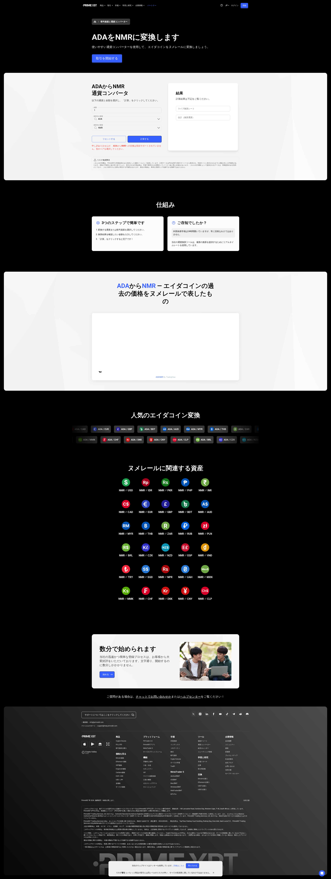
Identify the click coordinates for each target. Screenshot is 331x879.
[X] (193, 714)
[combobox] (127, 119)
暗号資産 (174, 755)
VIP (144, 772)
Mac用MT (174, 783)
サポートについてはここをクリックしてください (107, 715)
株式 (172, 752)
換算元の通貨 (98, 116)
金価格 (118, 783)
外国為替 (174, 741)
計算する (144, 139)
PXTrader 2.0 (147, 741)
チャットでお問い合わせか (153, 696)
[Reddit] (240, 714)
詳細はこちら (179, 866)
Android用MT (175, 776)
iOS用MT (174, 780)
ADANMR (159, 377)
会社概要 (228, 741)
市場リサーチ (202, 762)
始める (106, 674)
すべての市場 (175, 763)
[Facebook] (213, 714)
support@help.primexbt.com (107, 726)
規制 (226, 748)
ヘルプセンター (190, 696)
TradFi (173, 766)
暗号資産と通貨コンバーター (114, 21)
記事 (199, 765)
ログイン (234, 5)
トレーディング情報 (205, 752)
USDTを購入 (202, 786)
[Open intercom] (322, 873)
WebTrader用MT (176, 790)
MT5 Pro (173, 794)
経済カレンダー (203, 748)
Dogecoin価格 (121, 769)
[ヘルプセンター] (221, 5)
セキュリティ (148, 769)
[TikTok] (227, 714)
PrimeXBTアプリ (149, 744)
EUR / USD (119, 776)
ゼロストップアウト (150, 783)
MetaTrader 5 (148, 748)
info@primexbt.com (97, 722)
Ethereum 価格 (121, 762)
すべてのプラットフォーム (152, 752)
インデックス (175, 744)
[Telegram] (233, 714)
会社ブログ (229, 763)
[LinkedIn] (207, 714)
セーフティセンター (232, 773)
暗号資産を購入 (121, 748)
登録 (244, 5)
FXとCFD (119, 744)
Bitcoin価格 (120, 758)
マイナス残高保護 (149, 776)
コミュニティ (230, 744)
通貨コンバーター (204, 744)
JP (226, 5)
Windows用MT (176, 787)
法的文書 (228, 770)
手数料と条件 (148, 762)
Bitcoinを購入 (203, 779)
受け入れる (192, 866)
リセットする (109, 139)
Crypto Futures (121, 741)
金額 (95, 107)
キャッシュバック (149, 787)
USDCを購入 (202, 789)
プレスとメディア (231, 755)
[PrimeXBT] (90, 5)
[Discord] (247, 714)
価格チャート (202, 741)
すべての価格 (120, 787)
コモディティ (175, 748)
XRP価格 (119, 765)
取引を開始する (107, 58)
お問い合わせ (230, 766)
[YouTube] (220, 714)
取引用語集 (202, 769)
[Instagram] (200, 714)
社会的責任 (229, 759)
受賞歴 (227, 752)
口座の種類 (147, 780)
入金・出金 (147, 765)
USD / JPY (119, 780)
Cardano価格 (120, 772)
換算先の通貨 (98, 125)
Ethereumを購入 (204, 782)
